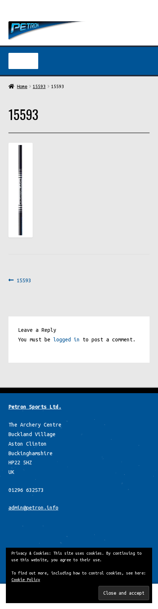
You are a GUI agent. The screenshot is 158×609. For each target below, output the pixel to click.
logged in (66, 339)
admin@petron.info (33, 508)
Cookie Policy (25, 579)
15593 (39, 86)
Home (22, 86)
